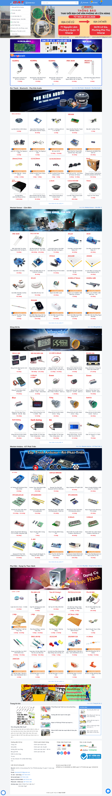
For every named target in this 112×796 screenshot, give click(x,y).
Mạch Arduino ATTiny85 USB (74, 487)
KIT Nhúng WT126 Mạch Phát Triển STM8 (19, 488)
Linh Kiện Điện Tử (16, 16)
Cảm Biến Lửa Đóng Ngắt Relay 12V (74, 249)
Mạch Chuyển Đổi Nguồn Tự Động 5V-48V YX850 (37, 554)
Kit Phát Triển (15, 22)
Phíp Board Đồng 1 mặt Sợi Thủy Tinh (37, 629)
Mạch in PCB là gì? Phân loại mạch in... (93, 726)
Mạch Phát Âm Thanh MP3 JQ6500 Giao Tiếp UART (74, 151)
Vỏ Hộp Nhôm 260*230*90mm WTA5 (18, 196)
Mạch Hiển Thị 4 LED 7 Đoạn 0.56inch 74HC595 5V (74, 532)
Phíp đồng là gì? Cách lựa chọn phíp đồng (93, 715)
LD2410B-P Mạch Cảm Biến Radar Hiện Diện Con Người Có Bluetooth (56, 249)
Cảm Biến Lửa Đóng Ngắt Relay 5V (93, 249)
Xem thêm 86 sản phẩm (55, 562)
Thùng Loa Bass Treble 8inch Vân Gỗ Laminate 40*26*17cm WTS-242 (93, 174)
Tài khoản (85, 2)
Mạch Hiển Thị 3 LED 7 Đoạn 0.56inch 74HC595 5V (93, 532)
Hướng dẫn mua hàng (17, 749)
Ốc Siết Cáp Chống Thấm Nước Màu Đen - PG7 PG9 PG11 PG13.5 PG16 (74, 607)
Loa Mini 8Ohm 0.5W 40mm (19, 129)
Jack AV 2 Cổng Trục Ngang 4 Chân (37, 151)
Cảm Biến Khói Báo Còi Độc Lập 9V (18, 293)
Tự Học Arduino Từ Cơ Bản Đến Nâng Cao (21, 759)
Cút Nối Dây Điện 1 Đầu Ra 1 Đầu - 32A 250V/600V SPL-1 (19, 674)
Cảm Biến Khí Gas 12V (37, 292)
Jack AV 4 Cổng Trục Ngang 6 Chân (19, 151)
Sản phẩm (13, 747)
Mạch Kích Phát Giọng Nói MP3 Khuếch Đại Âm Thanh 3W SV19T (37, 129)
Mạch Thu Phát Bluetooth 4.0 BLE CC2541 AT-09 (93, 554)
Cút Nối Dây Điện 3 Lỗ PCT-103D (74, 674)
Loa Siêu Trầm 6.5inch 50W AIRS (74, 196)
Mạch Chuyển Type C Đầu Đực (93, 629)
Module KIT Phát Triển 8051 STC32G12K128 (19, 510)
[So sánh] (27, 68)
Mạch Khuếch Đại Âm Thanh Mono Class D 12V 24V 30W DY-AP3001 (37, 196)
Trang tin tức (15, 704)
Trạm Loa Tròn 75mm (93, 195)
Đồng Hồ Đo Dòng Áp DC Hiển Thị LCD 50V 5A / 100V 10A (37, 368)
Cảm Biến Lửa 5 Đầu (19, 270)
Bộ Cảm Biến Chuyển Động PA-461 (56, 315)
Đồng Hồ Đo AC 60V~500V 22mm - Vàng (74, 413)
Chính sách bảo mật (39, 751)
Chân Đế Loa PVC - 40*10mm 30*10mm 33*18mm (74, 174)
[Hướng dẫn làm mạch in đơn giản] (83, 722)
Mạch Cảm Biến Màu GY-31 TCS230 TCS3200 (37, 271)
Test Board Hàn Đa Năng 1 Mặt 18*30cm (74, 629)
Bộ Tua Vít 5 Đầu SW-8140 (56, 607)
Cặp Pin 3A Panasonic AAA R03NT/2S (37, 607)
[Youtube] (65, 753)
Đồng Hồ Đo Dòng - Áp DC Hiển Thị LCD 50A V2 (74, 435)
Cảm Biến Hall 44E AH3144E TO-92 (74, 271)
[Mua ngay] (12, 68)
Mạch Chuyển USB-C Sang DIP (37, 532)
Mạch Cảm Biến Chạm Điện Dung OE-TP (74, 315)
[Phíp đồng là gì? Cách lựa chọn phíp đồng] (83, 716)
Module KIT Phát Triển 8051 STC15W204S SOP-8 (74, 510)
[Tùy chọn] (48, 142)
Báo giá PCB (14, 751)
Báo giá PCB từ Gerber (18, 7)
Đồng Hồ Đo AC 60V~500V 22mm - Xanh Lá (93, 413)
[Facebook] (58, 753)
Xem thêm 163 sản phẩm (55, 681)
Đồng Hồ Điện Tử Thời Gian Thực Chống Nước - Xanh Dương (37, 435)
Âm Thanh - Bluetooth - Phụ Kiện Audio (26, 88)
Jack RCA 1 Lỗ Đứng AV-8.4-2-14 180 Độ (56, 129)
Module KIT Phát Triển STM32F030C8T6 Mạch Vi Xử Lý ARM (19, 554)
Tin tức (13, 756)
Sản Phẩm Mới (18, 56)
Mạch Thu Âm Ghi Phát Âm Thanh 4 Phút (56, 554)
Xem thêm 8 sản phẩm (55, 442)
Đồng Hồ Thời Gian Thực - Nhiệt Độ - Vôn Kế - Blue (19, 413)
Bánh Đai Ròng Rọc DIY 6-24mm (93, 652)
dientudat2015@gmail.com (22, 772)
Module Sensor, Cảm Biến (19, 19)
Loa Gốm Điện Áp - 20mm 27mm (19, 174)
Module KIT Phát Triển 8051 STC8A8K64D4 (37, 510)
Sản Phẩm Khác (16, 25)
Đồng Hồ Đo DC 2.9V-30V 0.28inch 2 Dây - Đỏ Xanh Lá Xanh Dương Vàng (56, 368)
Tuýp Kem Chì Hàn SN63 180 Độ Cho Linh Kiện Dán (37, 652)
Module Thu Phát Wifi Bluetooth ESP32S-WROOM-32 (56, 488)
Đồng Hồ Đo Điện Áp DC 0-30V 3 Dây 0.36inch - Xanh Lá (56, 390)
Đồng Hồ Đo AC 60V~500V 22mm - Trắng (55, 413)
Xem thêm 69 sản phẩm (55, 203)
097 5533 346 (27, 779)
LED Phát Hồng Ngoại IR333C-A (92, 78)
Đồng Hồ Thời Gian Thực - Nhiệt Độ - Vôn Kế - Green (93, 390)
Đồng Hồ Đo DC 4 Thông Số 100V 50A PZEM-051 (93, 368)
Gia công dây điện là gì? (93, 709)
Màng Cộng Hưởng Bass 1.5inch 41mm (56, 196)
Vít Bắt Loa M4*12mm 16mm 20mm (37, 174)
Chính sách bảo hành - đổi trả (42, 749)
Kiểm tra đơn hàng (16, 754)
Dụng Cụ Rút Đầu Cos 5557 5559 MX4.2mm (18, 652)
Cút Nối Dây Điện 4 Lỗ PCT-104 (37, 674)
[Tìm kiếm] (75, 3)
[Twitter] (61, 753)
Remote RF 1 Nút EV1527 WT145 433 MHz (56, 78)
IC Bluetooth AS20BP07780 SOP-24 (93, 151)
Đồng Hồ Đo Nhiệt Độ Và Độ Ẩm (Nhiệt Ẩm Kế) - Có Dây (74, 368)
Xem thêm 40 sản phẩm (55, 323)
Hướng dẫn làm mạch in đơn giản (93, 721)
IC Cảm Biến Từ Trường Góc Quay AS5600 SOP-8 (93, 271)
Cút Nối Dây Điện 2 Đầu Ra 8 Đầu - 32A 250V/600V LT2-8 (74, 652)
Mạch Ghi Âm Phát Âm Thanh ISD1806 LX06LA (74, 129)
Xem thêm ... (15, 34)
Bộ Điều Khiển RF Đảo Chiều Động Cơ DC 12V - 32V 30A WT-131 (37, 249)
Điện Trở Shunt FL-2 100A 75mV (93, 435)
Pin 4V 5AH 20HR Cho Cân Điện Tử (93, 607)
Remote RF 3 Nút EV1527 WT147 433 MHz (20, 78)
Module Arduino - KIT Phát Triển (23, 447)
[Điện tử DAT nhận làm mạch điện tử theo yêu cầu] (83, 732)
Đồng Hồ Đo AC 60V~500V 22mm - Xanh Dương (18, 435)
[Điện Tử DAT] (17, 2)
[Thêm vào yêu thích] (15, 68)
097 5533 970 (26, 774)
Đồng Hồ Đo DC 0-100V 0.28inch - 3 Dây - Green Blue (37, 390)
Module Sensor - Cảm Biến (20, 208)
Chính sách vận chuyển (40, 747)
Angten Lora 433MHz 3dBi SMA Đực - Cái (93, 293)
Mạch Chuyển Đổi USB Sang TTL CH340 (93, 510)
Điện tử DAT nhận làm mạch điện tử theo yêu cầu (93, 731)
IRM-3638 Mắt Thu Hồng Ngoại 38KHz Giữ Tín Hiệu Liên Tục (74, 78)
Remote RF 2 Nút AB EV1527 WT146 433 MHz (38, 78)
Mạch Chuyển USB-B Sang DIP (56, 532)
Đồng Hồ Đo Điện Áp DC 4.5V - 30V (19, 368)
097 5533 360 (24, 777)
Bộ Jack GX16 (56, 151)
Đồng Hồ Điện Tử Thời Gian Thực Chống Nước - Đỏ (56, 435)
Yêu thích (94, 2)
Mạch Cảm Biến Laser (56, 292)
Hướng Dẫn (83, 707)
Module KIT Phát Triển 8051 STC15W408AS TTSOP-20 (56, 510)
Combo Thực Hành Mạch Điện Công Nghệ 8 (37, 488)
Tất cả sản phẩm (16, 10)
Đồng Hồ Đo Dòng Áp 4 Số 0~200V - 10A (37, 413)
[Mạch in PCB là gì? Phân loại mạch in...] (83, 727)
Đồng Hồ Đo (15, 327)
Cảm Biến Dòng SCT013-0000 (56, 270)
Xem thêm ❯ (87, 88)
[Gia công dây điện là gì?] (83, 711)
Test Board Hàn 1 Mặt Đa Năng (56, 629)
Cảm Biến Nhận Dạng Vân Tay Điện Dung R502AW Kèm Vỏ (37, 315)
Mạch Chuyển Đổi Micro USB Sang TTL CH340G (93, 488)
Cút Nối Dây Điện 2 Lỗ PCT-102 (56, 674)
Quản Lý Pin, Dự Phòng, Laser (20, 28)
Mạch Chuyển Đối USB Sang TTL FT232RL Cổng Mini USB (19, 532)
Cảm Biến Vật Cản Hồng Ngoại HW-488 (93, 315)
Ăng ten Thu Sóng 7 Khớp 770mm (19, 315)
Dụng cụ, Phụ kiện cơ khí (18, 31)
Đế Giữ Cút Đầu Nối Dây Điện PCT (93, 674)
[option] (56, 22)
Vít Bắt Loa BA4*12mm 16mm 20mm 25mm (56, 174)
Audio (13, 13)
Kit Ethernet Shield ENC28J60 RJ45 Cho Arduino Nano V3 (74, 554)
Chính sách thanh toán (40, 744)
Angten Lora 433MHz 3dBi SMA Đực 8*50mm (74, 293)
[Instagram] (68, 753)
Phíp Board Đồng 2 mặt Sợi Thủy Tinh (18, 629)
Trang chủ (13, 744)
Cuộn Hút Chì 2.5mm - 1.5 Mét (19, 607)
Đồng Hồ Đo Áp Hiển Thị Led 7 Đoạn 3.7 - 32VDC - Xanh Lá (74, 390)
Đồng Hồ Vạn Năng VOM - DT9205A (19, 390)
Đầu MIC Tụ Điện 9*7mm (93, 129)
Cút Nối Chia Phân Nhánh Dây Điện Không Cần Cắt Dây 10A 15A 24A (56, 652)
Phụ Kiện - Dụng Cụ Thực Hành (22, 566)
